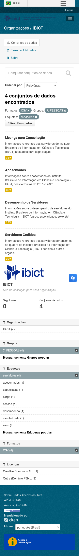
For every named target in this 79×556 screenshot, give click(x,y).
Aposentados (15, 169)
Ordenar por (13, 85)
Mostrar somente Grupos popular (26, 357)
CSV (8, 157)
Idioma (8, 526)
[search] (68, 73)
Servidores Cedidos (20, 234)
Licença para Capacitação (25, 137)
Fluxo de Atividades (23, 50)
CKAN (11, 520)
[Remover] (28, 110)
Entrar (69, 10)
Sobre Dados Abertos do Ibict (23, 495)
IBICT (38, 28)
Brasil (17, 3)
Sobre (14, 58)
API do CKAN (12, 500)
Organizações (16, 28)
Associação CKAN (15, 505)
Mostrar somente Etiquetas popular (27, 432)
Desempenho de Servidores (26, 202)
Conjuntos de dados (23, 42)
